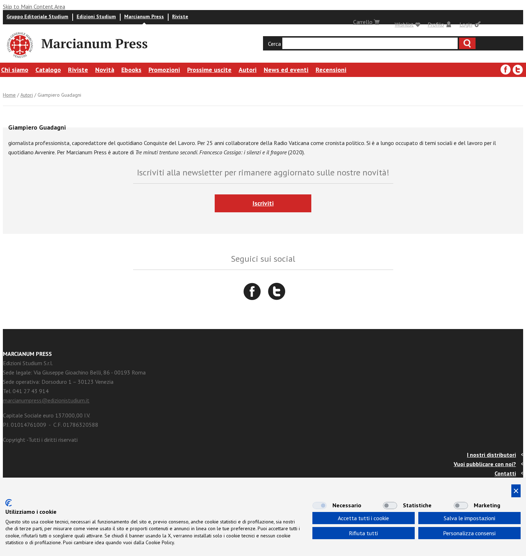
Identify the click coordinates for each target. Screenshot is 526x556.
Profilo (436, 24)
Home (9, 95)
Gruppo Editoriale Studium (37, 16)
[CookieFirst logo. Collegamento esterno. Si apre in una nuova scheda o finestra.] (8, 503)
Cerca (274, 43)
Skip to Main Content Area (34, 6)
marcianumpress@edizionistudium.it (46, 400)
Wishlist (404, 24)
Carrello (362, 21)
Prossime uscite (209, 70)
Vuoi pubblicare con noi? (485, 464)
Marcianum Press (144, 16)
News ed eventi (286, 70)
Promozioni (164, 70)
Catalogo (48, 70)
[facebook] (505, 69)
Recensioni (331, 70)
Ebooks (131, 70)
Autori (248, 70)
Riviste (180, 16)
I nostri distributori (491, 454)
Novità (104, 70)
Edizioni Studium (96, 16)
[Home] (19, 59)
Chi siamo (14, 70)
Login (465, 24)
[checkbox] (319, 505)
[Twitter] (517, 69)
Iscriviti (263, 203)
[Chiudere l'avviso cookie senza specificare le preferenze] (516, 490)
